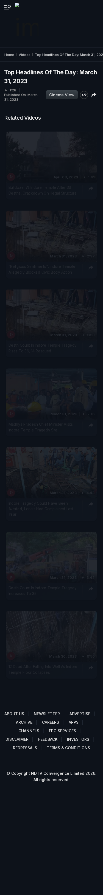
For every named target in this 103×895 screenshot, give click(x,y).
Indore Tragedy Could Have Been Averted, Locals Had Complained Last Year (41, 509)
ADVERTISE (79, 713)
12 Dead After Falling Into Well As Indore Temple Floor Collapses (43, 669)
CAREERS (50, 722)
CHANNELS (28, 730)
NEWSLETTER (47, 713)
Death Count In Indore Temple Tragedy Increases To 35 (43, 590)
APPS (74, 722)
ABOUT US (14, 713)
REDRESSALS (25, 747)
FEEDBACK (47, 739)
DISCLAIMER (17, 739)
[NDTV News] (27, 23)
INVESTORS (78, 739)
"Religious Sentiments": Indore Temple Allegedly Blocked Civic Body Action (42, 269)
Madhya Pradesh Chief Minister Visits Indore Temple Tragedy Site (41, 427)
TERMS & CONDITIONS (68, 747)
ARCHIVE (24, 722)
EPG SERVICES (62, 730)
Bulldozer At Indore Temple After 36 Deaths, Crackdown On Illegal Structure (43, 190)
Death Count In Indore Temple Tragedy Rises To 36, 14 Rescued (43, 348)
